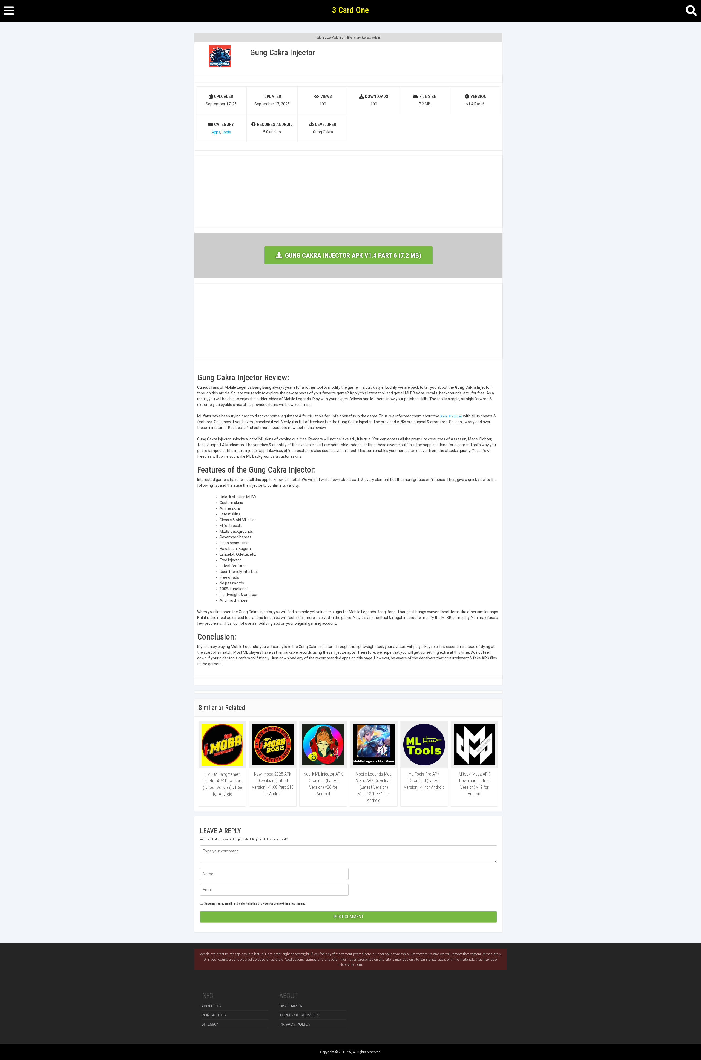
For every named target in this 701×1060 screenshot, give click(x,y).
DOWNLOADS (376, 96)
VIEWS (326, 96)
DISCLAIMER (291, 1006)
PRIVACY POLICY (295, 1024)
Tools (226, 132)
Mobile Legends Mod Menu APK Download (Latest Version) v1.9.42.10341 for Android (374, 787)
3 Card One (350, 10)
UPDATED (272, 96)
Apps (215, 132)
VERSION (478, 96)
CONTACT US (213, 1015)
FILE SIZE (427, 96)
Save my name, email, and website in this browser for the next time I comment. (255, 903)
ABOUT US (211, 1006)
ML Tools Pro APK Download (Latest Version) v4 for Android (424, 780)
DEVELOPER (325, 124)
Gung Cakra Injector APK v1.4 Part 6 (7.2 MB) (353, 255)
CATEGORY (224, 124)
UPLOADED (223, 96)
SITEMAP (209, 1024)
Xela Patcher (451, 416)
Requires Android (275, 124)
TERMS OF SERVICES (299, 1015)
